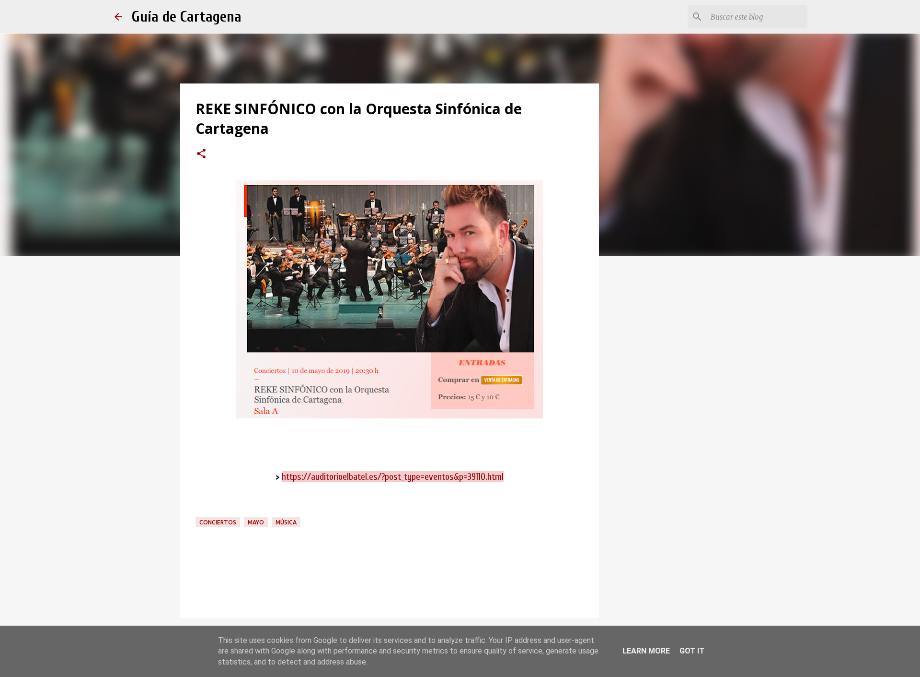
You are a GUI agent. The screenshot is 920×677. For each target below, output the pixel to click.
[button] (201, 154)
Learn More (646, 650)
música (286, 522)
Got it (691, 650)
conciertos (217, 522)
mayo (256, 522)
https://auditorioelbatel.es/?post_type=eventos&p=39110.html (393, 476)
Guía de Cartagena (187, 16)
